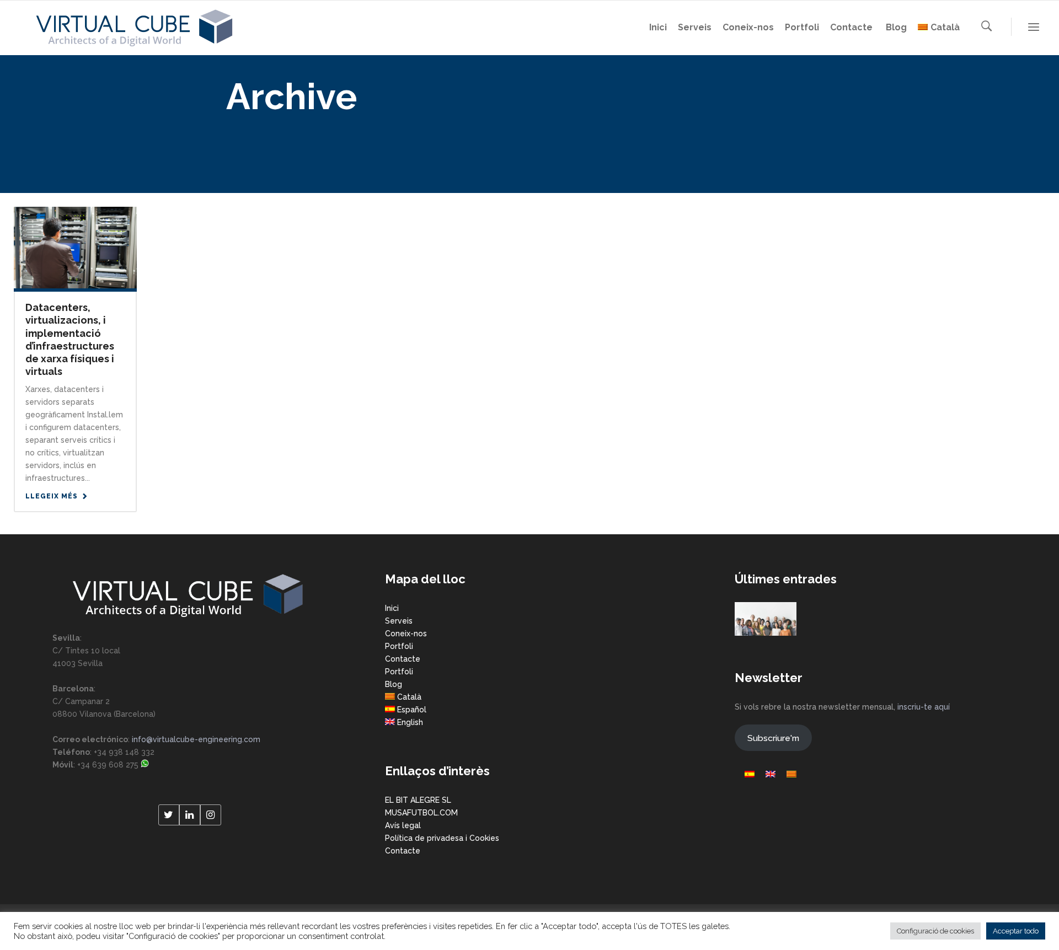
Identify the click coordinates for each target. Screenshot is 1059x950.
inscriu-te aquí (923, 706)
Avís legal (403, 825)
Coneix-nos (406, 633)
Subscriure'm (773, 738)
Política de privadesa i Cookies (442, 838)
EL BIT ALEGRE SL (418, 800)
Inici (392, 608)
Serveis (399, 620)
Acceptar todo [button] (1016, 931)
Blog (393, 684)
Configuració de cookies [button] (935, 931)
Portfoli (399, 646)
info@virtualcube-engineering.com (196, 739)
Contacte (402, 658)
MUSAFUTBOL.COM (421, 812)
